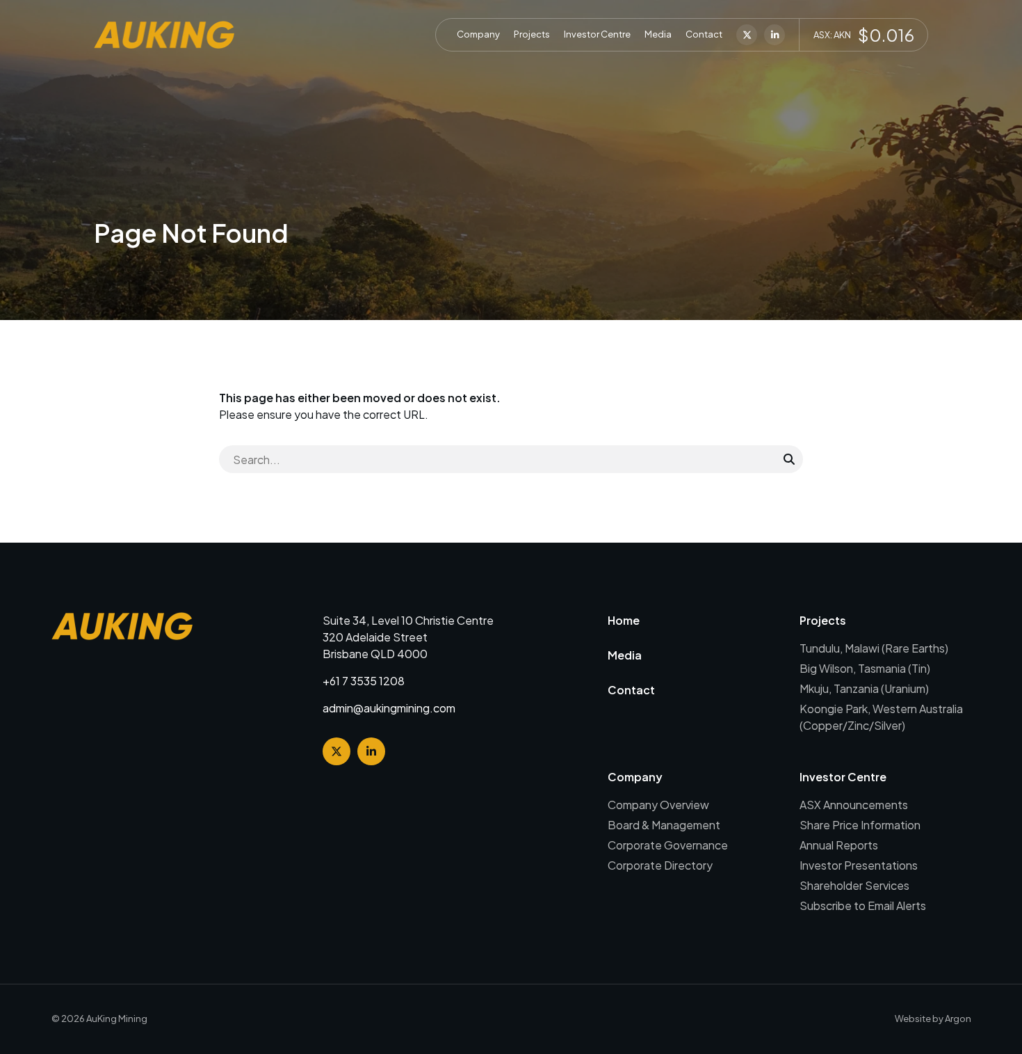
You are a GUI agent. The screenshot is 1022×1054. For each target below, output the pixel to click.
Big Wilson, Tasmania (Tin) (865, 668)
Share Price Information (860, 824)
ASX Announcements (854, 804)
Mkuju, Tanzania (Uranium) (864, 688)
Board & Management (664, 824)
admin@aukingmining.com (389, 708)
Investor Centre (597, 34)
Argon (958, 1018)
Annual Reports (839, 845)
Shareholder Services (854, 885)
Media (658, 34)
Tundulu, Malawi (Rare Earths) (874, 648)
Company (478, 34)
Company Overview (658, 804)
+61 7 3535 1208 (364, 680)
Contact (704, 34)
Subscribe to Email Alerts (863, 905)
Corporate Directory (660, 865)
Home (624, 620)
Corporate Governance (668, 845)
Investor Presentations (859, 865)
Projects (532, 34)
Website (913, 1018)
